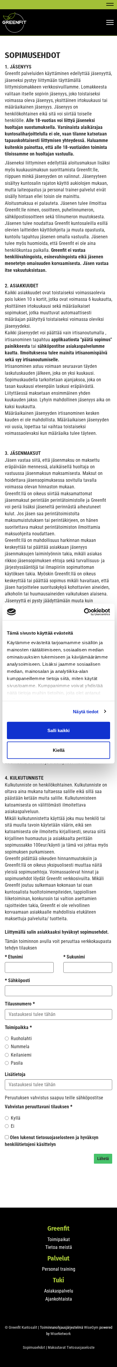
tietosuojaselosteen (55, 1137)
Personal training (58, 1269)
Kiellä (58, 749)
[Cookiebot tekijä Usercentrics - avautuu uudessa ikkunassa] (84, 612)
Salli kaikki (58, 730)
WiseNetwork (60, 1333)
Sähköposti (17, 980)
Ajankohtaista (58, 1299)
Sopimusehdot (34, 1347)
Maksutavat (57, 1347)
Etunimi (14, 957)
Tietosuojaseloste (80, 1347)
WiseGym (91, 1327)
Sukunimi (74, 957)
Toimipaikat (58, 1239)
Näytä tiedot (85, 711)
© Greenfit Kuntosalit (21, 1327)
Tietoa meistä (58, 1247)
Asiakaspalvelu (58, 1291)
